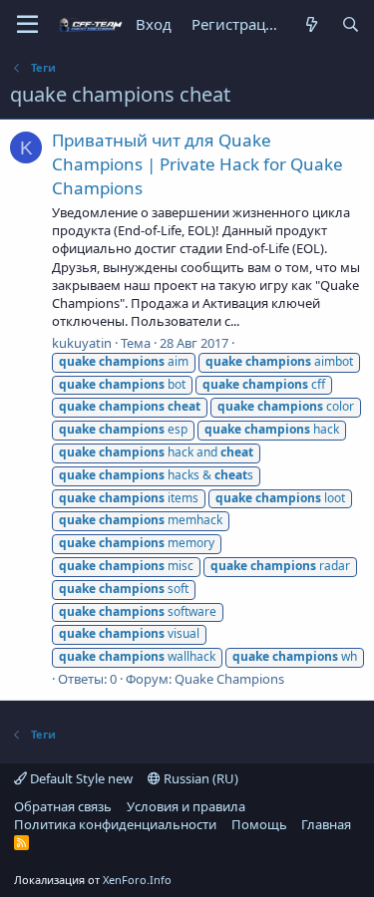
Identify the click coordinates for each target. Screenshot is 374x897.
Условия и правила (186, 806)
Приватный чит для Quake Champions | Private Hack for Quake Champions (197, 164)
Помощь (259, 824)
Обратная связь (63, 806)
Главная (326, 824)
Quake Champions (229, 679)
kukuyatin (82, 343)
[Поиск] (350, 24)
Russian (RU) (199, 778)
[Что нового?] (310, 24)
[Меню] (27, 25)
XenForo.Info (137, 879)
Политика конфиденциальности (115, 824)
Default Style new (80, 778)
